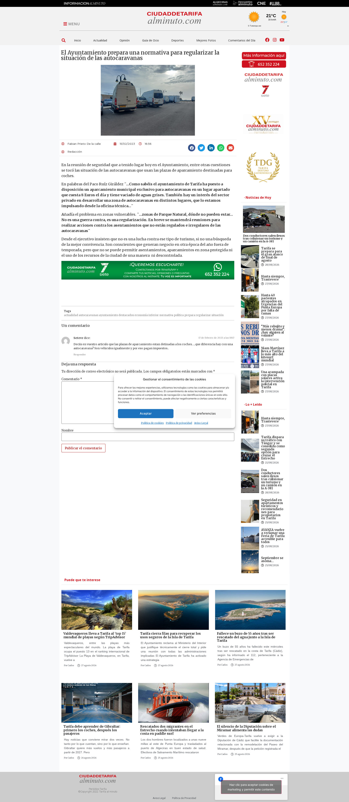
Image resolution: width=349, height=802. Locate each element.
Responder (80, 354)
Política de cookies (152, 422)
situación (217, 315)
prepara (189, 315)
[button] (63, 40)
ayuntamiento (108, 315)
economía (141, 315)
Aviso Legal (201, 422)
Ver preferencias (203, 413)
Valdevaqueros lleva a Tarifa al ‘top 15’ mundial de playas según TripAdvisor (94, 635)
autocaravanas (88, 315)
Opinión (125, 40)
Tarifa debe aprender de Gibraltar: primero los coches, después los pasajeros (91, 730)
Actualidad (100, 40)
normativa (166, 315)
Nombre (67, 430)
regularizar (203, 315)
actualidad (71, 315)
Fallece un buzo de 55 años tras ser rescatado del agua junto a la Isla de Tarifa (246, 637)
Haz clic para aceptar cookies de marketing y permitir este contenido (251, 787)
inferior (153, 315)
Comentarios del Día (241, 40)
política (179, 315)
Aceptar (146, 413)
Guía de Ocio (150, 40)
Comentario (71, 379)
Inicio (77, 40)
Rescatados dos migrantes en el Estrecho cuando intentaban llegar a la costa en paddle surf (172, 730)
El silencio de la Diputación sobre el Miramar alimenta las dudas (246, 728)
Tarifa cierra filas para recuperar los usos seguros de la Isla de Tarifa (170, 635)
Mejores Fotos (206, 40)
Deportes (177, 40)
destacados (126, 315)
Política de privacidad (179, 422)
